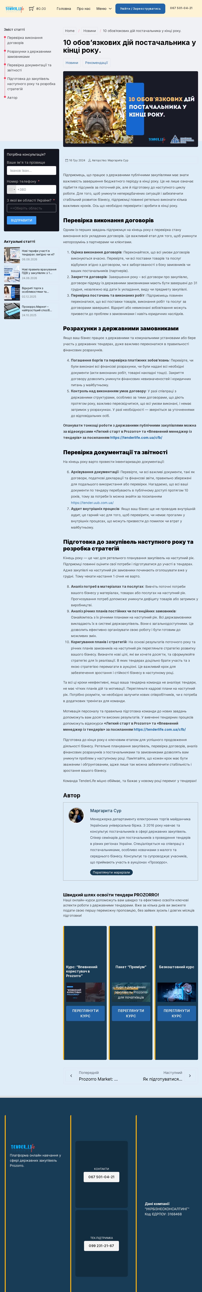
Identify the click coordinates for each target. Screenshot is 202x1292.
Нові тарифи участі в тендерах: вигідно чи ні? (38, 252)
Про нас (84, 9)
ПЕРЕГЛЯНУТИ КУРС (85, 1013)
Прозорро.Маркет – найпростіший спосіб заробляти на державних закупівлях (39, 312)
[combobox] (11, 189)
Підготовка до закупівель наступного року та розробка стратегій (31, 84)
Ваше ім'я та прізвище (26, 162)
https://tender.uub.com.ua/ (92, 503)
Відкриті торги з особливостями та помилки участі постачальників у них (36, 293)
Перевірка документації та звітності (29, 67)
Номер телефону (21, 181)
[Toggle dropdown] (110, 8)
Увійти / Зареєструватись (140, 8)
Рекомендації (96, 63)
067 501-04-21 (181, 8)
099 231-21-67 (101, 1246)
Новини (89, 31)
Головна (64, 9)
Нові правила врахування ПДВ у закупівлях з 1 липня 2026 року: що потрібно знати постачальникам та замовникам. (39, 278)
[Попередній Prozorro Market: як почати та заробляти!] (71, 1076)
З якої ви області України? (29, 200)
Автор (12, 97)
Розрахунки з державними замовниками (29, 54)
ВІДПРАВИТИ (21, 220)
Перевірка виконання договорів (25, 40)
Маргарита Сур (105, 810)
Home (70, 31)
